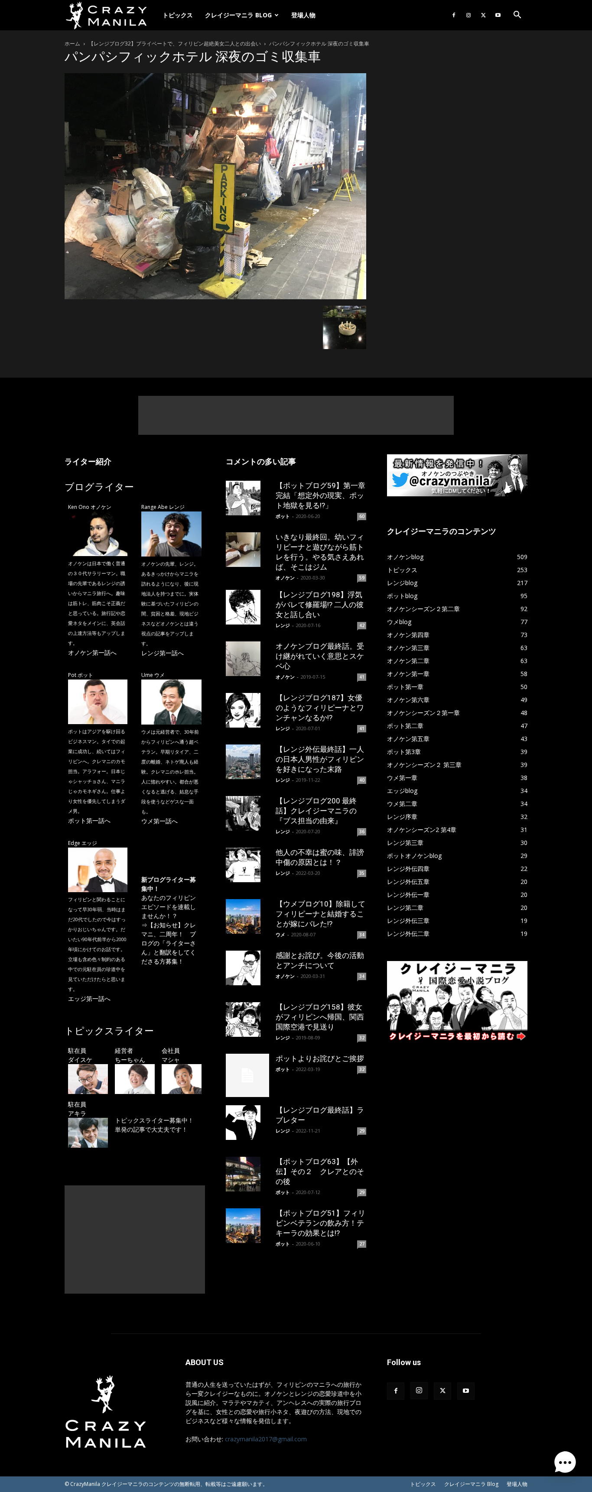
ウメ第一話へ (159, 821)
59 (361, 578)
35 (361, 873)
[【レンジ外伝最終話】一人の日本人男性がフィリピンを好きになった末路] (247, 761)
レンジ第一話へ (162, 653)
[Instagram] (468, 15)
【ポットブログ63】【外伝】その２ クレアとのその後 (320, 1171)
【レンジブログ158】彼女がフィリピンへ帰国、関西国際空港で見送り (320, 1017)
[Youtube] (497, 15)
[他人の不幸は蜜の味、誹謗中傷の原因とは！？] (247, 865)
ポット (283, 516)
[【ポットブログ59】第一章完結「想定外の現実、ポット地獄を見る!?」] (247, 498)
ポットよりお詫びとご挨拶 (320, 1058)
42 (361, 625)
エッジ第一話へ (89, 998)
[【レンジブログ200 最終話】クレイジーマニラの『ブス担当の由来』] (247, 813)
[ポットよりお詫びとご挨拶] (247, 1075)
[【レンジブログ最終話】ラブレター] (247, 1122)
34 (361, 935)
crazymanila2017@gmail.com (266, 1439)
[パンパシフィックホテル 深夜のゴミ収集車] (215, 297)
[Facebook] (453, 15)
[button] (517, 16)
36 (361, 832)
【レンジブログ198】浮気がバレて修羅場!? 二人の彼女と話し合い (320, 604)
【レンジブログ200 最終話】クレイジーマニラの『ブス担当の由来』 (316, 810)
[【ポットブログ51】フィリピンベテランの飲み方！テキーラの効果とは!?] (247, 1225)
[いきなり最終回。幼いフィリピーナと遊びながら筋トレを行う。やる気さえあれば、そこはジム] (247, 549)
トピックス (178, 15)
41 (361, 677)
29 (361, 1131)
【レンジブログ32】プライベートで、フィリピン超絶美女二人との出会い (174, 43)
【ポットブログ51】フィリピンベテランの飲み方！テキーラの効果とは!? (320, 1223)
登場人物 (303, 15)
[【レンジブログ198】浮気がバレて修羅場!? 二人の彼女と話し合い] (247, 607)
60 (361, 516)
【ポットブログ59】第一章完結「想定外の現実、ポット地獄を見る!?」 (320, 495)
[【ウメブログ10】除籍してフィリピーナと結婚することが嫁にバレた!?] (247, 916)
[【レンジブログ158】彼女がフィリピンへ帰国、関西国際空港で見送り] (247, 1019)
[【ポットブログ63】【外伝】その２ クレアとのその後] (247, 1174)
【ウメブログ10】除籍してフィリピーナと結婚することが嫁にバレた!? (320, 914)
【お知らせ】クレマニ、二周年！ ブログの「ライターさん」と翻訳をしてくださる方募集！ (168, 943)
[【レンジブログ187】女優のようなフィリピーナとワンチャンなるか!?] (247, 710)
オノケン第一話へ (92, 652)
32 (361, 1038)
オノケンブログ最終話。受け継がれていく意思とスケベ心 (320, 656)
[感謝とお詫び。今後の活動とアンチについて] (247, 968)
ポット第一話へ (89, 820)
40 (361, 780)
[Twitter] (483, 15)
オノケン (285, 577)
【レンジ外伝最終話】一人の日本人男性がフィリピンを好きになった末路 (320, 759)
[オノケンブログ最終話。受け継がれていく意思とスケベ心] (247, 658)
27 (361, 1244)
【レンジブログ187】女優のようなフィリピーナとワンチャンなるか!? (320, 707)
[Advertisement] (296, 415)
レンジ (283, 625)
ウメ (280, 934)
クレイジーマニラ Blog (238, 15)
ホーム (72, 43)
